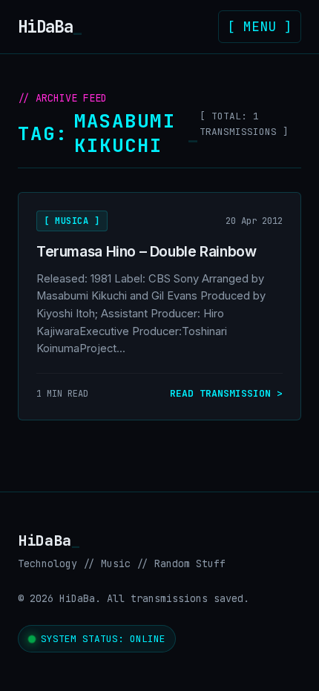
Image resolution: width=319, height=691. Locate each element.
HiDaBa (50, 27)
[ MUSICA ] (72, 221)
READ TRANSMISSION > (226, 393)
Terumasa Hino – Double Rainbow (146, 251)
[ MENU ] (259, 26)
